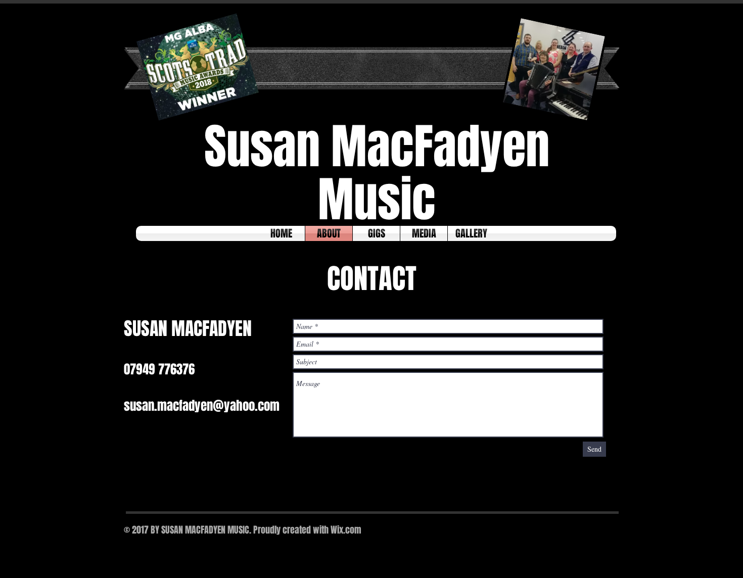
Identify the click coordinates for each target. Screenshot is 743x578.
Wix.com (346, 530)
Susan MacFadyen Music (376, 173)
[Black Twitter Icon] (592, 531)
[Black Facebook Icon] (575, 531)
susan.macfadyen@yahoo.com (202, 406)
